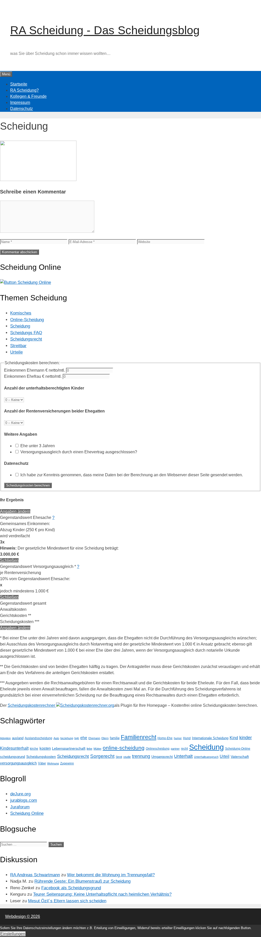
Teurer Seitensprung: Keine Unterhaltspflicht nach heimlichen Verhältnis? (102, 894)
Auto (56, 738)
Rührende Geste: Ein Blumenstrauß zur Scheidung (82, 881)
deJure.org (20, 794)
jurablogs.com (23, 800)
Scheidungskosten (41, 757)
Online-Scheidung (27, 319)
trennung (141, 756)
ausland (17, 738)
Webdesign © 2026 (22, 916)
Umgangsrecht (162, 757)
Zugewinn (67, 763)
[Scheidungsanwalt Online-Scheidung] (25, 282)
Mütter (97, 748)
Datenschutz (21, 108)
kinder (245, 737)
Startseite (18, 84)
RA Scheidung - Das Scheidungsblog (105, 30)
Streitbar (18, 345)
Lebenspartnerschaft (68, 748)
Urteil (224, 756)
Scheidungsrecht (26, 339)
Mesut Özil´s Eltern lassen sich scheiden (67, 900)
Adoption (5, 738)
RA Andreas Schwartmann (35, 874)
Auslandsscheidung (38, 738)
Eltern (105, 738)
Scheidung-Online (237, 748)
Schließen (9, 560)
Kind (234, 738)
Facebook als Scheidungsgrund (71, 887)
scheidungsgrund (12, 757)
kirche (34, 748)
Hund (187, 738)
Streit (119, 756)
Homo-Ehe (165, 738)
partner (175, 748)
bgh (76, 738)
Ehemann (94, 738)
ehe (83, 738)
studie (127, 756)
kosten (45, 748)
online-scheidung (124, 748)
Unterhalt (183, 756)
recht (184, 748)
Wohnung (53, 763)
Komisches (20, 313)
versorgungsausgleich (18, 763)
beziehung (66, 738)
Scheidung (20, 326)
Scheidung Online (27, 813)
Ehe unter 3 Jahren (37, 446)
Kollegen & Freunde (28, 96)
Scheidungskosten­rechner (32, 705)
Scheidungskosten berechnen (28, 485)
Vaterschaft (240, 757)
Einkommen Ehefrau (33, 376)
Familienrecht (138, 737)
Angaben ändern (15, 511)
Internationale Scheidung (210, 738)
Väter (42, 763)
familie (115, 738)
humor (178, 738)
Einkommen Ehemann (34, 370)
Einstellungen (12, 934)
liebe (89, 748)
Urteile (16, 352)
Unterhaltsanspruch (206, 756)
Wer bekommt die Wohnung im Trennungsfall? (111, 874)
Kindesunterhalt (14, 748)
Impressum (20, 102)
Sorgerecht (102, 756)
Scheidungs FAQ (26, 332)
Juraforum (20, 807)
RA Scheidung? (24, 90)
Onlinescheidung (157, 748)
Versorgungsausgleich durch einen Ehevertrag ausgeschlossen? (78, 452)
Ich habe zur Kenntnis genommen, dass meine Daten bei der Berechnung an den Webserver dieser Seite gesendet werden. (131, 475)
